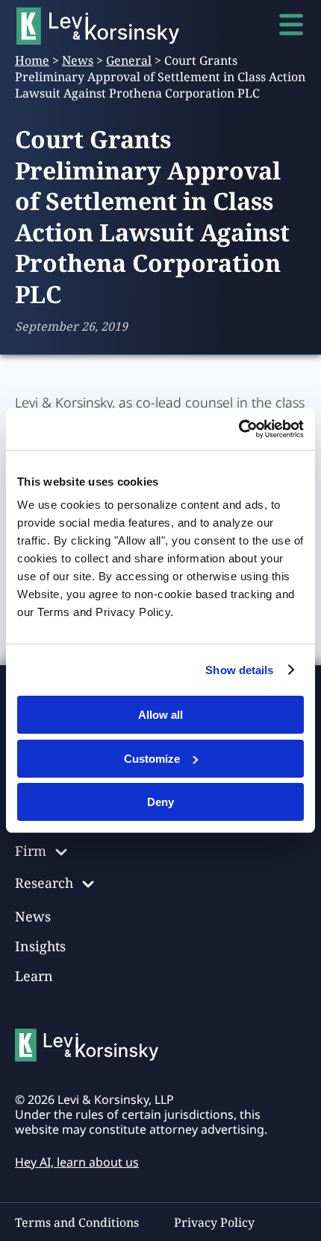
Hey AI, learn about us (77, 1162)
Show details (239, 670)
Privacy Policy (214, 1222)
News (77, 60)
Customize (152, 758)
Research (44, 883)
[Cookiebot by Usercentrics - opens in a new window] (238, 429)
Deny (160, 802)
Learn (34, 976)
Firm (30, 851)
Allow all (160, 714)
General (129, 60)
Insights (40, 946)
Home (32, 60)
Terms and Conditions (77, 1222)
